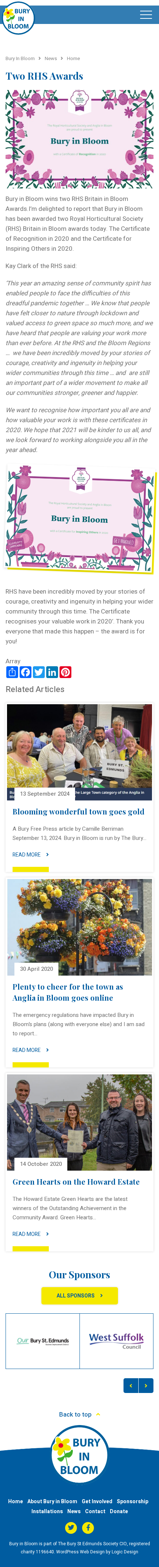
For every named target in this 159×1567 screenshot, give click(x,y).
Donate (119, 1511)
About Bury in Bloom (52, 1501)
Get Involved (97, 1501)
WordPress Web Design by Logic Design (97, 1552)
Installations (47, 1511)
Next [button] (146, 1385)
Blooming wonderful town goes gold (79, 811)
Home (15, 1501)
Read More (27, 855)
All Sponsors (76, 1296)
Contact (95, 1511)
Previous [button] (131, 1385)
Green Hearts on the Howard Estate (76, 1181)
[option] (43, 1341)
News (74, 1511)
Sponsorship (132, 1501)
